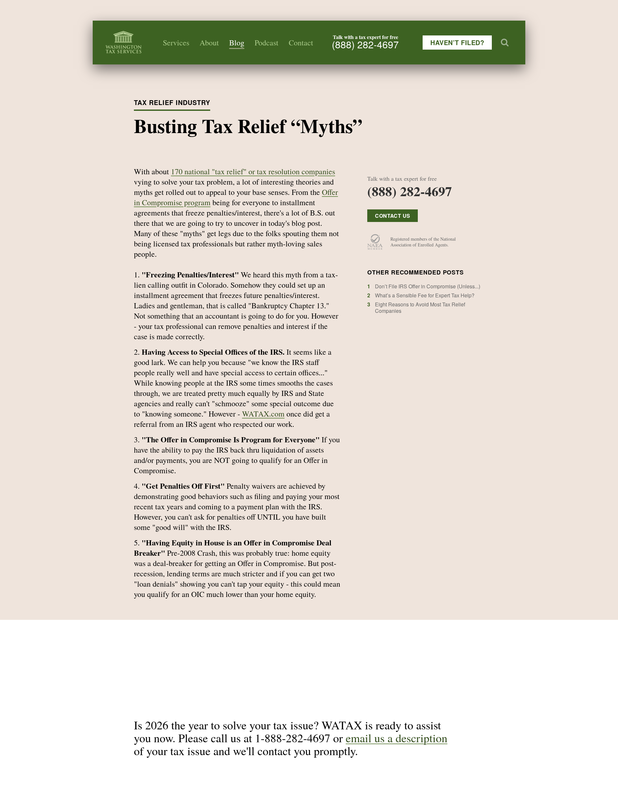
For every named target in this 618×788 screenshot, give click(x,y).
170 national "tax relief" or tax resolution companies (253, 171)
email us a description (396, 737)
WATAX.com (263, 413)
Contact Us (392, 215)
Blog (236, 42)
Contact (301, 42)
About (209, 42)
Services (176, 42)
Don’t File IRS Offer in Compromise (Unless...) (427, 286)
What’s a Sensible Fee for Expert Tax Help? (424, 295)
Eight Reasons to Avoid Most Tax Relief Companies (420, 307)
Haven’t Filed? (457, 42)
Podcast (266, 42)
